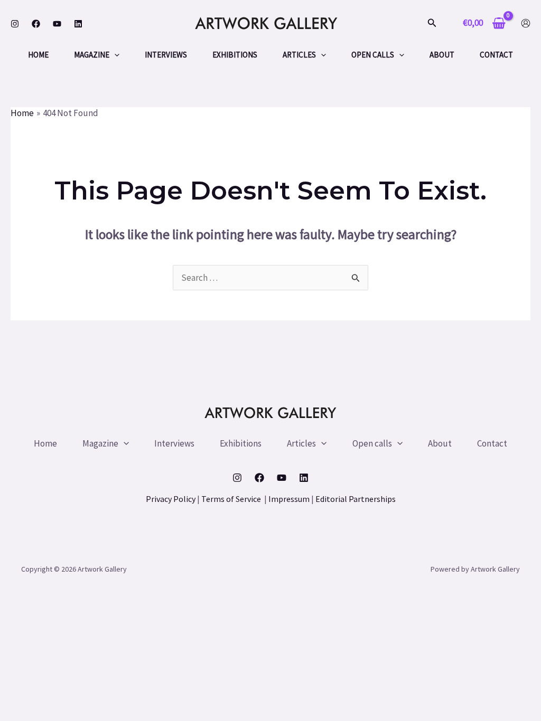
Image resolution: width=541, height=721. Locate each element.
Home (38, 55)
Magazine (91, 55)
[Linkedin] (78, 24)
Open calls (372, 55)
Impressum (289, 499)
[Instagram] (15, 24)
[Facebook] (36, 24)
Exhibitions (234, 55)
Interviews (166, 55)
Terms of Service (232, 499)
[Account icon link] (525, 23)
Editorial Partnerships (355, 499)
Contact (496, 55)
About (442, 55)
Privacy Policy (170, 499)
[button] (432, 23)
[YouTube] (57, 24)
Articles (299, 55)
